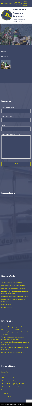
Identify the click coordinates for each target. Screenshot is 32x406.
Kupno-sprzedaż (6, 304)
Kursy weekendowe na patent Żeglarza (13, 285)
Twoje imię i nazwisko (7, 107)
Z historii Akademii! (8, 378)
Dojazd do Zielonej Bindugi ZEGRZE (13, 384)
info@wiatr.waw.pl (8, 3)
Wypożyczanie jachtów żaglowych (11, 282)
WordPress (20, 404)
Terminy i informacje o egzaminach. (11, 327)
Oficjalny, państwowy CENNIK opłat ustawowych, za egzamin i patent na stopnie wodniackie (15, 332)
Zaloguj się (4, 393)
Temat (3, 125)
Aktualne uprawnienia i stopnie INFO (12, 352)
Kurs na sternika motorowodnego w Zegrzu (14, 296)
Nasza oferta (5, 372)
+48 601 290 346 (17, 3)
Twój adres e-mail (6, 116)
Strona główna (7, 29)
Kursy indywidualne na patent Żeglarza (13, 288)
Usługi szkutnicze (6, 307)
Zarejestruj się (6, 396)
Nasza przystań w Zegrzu (10, 381)
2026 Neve (4, 404)
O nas (3, 375)
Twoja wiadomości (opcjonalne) (11, 134)
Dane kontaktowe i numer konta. (12, 387)
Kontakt (3, 390)
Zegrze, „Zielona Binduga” (25, 3)
